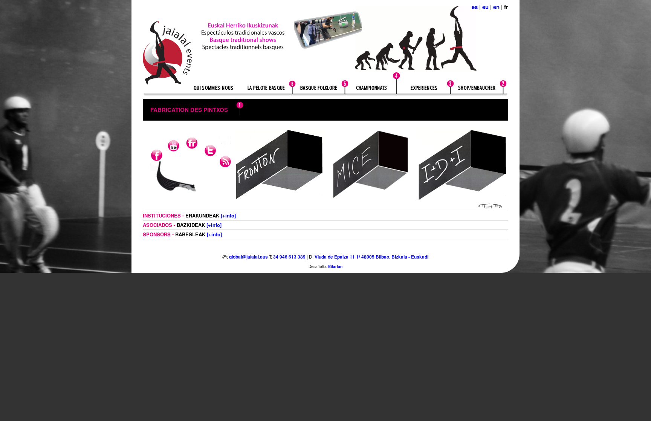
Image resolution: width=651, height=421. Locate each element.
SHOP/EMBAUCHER (476, 88)
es (475, 7)
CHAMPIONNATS (371, 88)
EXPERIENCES (424, 88)
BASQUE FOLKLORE (319, 88)
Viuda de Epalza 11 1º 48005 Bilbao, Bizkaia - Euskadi (371, 256)
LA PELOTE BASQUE (266, 88)
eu (485, 7)
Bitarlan (335, 266)
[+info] (228, 215)
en (496, 7)
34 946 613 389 (289, 256)
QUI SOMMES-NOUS (214, 88)
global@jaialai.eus (248, 256)
